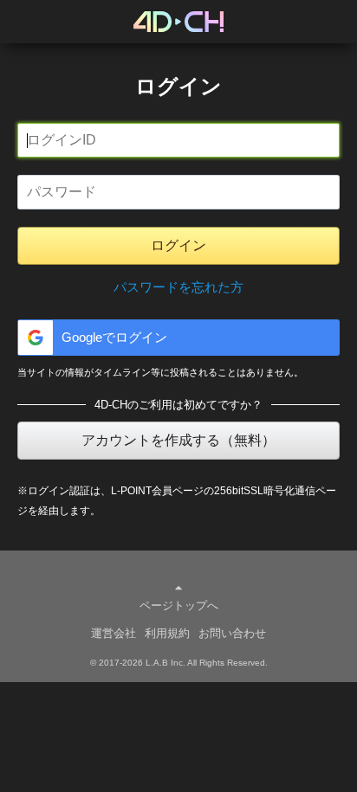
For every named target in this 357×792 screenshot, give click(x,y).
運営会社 (113, 633)
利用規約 (167, 633)
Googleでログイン (114, 337)
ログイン (178, 245)
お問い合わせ (232, 633)
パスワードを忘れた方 (178, 287)
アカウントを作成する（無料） (178, 440)
